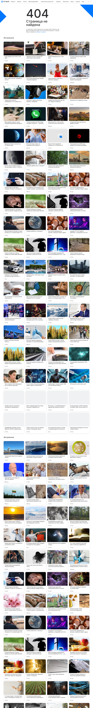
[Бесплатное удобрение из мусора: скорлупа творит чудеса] (79, 183)
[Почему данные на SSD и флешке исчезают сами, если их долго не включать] (79, 401)
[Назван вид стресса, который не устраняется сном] (14, 626)
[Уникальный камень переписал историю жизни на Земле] (57, 538)
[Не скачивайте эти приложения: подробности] (14, 292)
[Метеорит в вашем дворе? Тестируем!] (79, 292)
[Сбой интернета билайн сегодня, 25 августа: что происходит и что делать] (14, 226)
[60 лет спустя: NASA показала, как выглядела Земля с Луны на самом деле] (14, 161)
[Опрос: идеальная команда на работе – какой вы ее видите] (79, 466)
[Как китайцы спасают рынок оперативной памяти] (57, 466)
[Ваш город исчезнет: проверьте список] (14, 74)
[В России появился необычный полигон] (35, 357)
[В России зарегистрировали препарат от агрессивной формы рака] (35, 335)
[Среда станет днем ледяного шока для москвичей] (57, 161)
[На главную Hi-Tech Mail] (6, 1)
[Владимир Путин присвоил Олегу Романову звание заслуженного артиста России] (14, 466)
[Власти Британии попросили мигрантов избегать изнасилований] (79, 161)
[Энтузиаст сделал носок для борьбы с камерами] (35, 95)
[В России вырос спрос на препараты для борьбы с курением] (35, 139)
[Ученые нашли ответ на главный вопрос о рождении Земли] (35, 423)
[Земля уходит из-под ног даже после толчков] (14, 488)
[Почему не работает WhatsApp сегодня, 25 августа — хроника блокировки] (35, 117)
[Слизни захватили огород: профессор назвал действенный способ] (35, 204)
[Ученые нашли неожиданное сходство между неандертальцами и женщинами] (14, 648)
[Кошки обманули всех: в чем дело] (57, 52)
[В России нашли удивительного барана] (79, 560)
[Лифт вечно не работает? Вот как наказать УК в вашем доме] (57, 488)
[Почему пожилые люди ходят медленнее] (79, 52)
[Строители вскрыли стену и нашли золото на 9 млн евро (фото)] (79, 488)
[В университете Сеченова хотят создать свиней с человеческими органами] (35, 183)
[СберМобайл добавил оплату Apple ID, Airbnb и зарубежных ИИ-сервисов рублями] (14, 423)
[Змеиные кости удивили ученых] (79, 95)
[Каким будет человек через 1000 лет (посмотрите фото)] (57, 379)
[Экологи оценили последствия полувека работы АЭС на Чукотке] (79, 604)
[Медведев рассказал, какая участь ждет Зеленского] (79, 314)
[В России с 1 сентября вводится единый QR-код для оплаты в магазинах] (57, 401)
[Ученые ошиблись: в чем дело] (35, 226)
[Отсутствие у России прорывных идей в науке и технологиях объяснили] (35, 379)
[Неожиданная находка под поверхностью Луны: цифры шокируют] (57, 604)
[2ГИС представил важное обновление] (14, 510)
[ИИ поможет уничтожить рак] (79, 379)
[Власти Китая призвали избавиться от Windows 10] (57, 139)
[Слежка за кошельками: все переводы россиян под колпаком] (57, 357)
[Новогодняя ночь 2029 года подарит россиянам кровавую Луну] (79, 139)
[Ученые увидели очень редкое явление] (57, 445)
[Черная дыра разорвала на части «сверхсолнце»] (79, 423)
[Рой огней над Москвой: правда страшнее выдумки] (35, 74)
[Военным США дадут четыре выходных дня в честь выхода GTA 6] (35, 314)
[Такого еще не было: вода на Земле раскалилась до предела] (14, 604)
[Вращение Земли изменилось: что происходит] (14, 139)
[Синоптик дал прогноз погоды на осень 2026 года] (79, 335)
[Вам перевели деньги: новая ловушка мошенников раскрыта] (14, 117)
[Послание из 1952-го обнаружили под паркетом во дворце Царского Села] (57, 560)
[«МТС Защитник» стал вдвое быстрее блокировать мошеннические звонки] (14, 445)
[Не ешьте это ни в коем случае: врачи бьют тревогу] (79, 538)
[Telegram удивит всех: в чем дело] (35, 161)
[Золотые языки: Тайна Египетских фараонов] (79, 691)
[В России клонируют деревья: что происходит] (79, 669)
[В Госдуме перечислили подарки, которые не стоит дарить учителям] (35, 626)
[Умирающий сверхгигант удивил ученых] (14, 538)
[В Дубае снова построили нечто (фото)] (57, 270)
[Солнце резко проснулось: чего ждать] (79, 357)
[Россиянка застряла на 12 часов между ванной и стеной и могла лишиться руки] (79, 648)
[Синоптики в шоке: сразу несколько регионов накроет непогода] (57, 648)
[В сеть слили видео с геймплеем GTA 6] (35, 466)
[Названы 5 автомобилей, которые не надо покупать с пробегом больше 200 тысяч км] (14, 270)
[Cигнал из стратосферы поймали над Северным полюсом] (35, 604)
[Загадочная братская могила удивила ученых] (79, 117)
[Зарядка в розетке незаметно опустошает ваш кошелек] (35, 52)
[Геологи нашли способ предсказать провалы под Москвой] (79, 248)
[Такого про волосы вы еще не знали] (35, 648)
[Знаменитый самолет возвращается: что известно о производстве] (14, 95)
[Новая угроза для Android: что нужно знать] (79, 445)
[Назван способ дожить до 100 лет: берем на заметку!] (57, 95)
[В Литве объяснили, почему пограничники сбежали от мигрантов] (14, 582)
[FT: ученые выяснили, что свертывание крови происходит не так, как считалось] (79, 582)
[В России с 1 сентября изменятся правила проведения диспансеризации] (79, 74)
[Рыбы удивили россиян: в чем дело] (14, 52)
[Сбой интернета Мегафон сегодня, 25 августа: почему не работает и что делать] (14, 183)
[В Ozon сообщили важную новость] (14, 335)
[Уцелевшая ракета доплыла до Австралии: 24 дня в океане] (35, 538)
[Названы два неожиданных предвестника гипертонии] (57, 582)
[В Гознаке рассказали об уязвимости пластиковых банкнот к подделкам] (35, 488)
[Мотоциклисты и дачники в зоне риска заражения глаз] (57, 183)
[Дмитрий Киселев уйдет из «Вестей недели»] (14, 560)
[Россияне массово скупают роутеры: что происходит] (79, 270)
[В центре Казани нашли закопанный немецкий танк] (35, 582)
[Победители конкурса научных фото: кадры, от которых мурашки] (57, 510)
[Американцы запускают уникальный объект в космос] (79, 204)
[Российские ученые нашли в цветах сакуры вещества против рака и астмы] (14, 691)
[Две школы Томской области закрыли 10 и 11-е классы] (35, 292)
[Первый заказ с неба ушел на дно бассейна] (35, 270)
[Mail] (2, 1)
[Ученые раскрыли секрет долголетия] (35, 560)
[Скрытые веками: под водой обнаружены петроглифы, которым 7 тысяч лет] (79, 510)
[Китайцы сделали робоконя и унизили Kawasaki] (14, 314)
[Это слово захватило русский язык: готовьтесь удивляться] (79, 626)
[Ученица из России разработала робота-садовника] (35, 510)
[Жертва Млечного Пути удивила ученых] (57, 626)
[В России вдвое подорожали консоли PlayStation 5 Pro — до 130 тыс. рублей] (57, 248)
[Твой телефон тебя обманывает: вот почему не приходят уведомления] (14, 379)
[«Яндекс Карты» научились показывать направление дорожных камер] (14, 401)
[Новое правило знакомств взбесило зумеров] (57, 74)
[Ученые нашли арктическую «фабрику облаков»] (57, 314)
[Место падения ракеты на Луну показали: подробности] (35, 401)
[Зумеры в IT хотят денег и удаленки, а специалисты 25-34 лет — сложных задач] (79, 226)
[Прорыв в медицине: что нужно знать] (35, 445)
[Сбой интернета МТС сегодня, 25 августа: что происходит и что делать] (57, 292)
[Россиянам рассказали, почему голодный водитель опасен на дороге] (57, 423)
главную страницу (40, 32)
